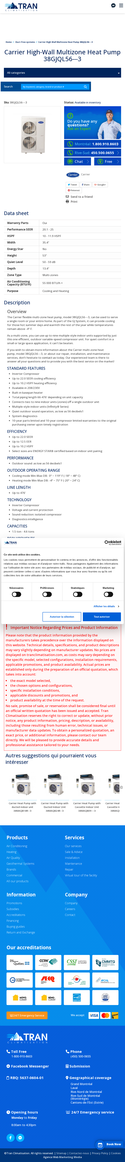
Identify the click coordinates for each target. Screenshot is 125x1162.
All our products (17, 881)
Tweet (73, 184)
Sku (6, 102)
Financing (13, 921)
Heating (11, 852)
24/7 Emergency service (92, 1112)
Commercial (14, 875)
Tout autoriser (102, 616)
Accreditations (16, 915)
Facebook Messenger (29, 1066)
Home (9, 42)
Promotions (14, 903)
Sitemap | (62, 1153)
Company (71, 903)
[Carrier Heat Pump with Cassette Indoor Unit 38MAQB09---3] (86, 783)
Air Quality (13, 858)
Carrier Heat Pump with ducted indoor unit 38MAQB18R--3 (22, 807)
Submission (79, 1066)
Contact (70, 915)
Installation (72, 858)
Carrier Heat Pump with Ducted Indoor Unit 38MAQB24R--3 (54, 807)
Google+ (101, 184)
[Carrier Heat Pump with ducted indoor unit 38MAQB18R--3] (22, 783)
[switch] (43, 593)
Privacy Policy (100, 1153)
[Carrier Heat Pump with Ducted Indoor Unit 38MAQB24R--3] (54, 783)
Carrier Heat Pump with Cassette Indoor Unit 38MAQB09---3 (87, 807)
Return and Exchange (21, 932)
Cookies (116, 1153)
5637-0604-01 (27, 1077)
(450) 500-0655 (81, 1056)
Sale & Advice (74, 852)
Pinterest (75, 190)
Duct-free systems (25, 42)
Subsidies (13, 909)
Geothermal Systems (20, 863)
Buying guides (16, 926)
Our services (73, 846)
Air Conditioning (17, 846)
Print (74, 201)
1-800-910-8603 (21, 1056)
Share (86, 184)
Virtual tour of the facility (81, 875)
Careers (70, 909)
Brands (11, 869)
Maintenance (73, 863)
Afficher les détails (104, 606)
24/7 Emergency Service (28, 1015)
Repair (69, 869)
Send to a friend (82, 197)
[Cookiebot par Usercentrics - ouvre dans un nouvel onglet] (107, 542)
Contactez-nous (79, 1153)
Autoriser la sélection (62, 616)
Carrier (85, 174)
